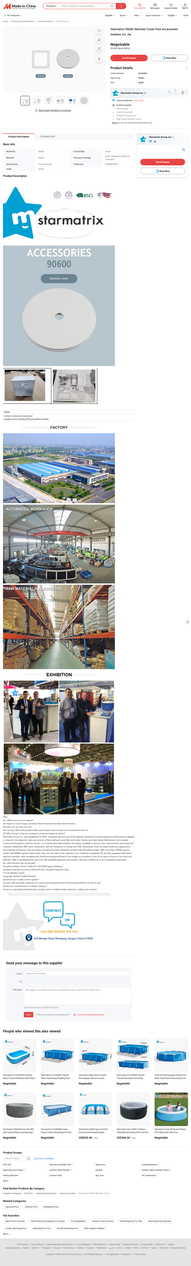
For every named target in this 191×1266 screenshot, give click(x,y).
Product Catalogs (45, 1158)
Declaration (126, 1254)
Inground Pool (12, 1206)
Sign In (115, 122)
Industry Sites (114, 1244)
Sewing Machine (10, 1175)
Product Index (147, 1244)
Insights (171, 1244)
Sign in (185, 7)
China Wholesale (83, 1244)
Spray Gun (100, 1164)
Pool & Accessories (45, 21)
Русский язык (68, 1248)
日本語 (128, 1248)
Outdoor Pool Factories (102, 1221)
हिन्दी (135, 1248)
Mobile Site (160, 1244)
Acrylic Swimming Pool (15, 1228)
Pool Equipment (78, 1221)
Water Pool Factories (15, 1221)
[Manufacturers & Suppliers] (19, 6)
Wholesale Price (99, 1244)
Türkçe (153, 1248)
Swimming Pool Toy (42, 1228)
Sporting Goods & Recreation (22, 21)
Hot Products (22, 1244)
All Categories (13, 15)
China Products (37, 1244)
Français (56, 1248)
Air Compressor (149, 1175)
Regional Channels (130, 1244)
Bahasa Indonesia (178, 1248)
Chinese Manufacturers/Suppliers (60, 1244)
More (5, 1233)
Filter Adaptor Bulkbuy (94, 1228)
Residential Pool (50, 1206)
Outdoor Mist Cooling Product (155, 1170)
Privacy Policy (139, 1254)
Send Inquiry (129, 58)
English (26, 1248)
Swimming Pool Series (13, 1170)
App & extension (153, 15)
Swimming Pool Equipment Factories (48, 1221)
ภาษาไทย (144, 1248)
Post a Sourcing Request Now (88, 1014)
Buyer (122, 15)
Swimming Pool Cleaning (159, 1221)
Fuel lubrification (149, 1164)
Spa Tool (99, 1175)
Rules (186, 15)
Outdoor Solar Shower (59, 1170)
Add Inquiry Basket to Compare (55, 110)
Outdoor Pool (31, 1206)
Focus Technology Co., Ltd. (76, 1254)
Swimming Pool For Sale (131, 1221)
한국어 (119, 1248)
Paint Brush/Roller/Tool (60, 1164)
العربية (111, 1248)
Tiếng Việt (164, 1248)
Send (28, 1014)
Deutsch (90, 1248)
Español (35, 1248)
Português (46, 1248)
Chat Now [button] (171, 58)
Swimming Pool (62, 21)
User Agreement (112, 1254)
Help (136, 15)
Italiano (81, 1248)
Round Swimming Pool (67, 1228)
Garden (99, 1170)
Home (5, 21)
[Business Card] (183, 149)
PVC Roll (7, 1164)
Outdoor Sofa (55, 1175)
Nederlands (101, 1248)
